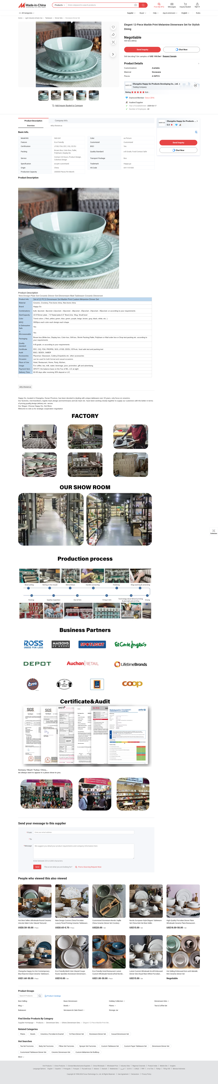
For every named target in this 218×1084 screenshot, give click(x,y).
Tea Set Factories (27, 1046)
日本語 (136, 1069)
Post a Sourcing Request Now (88, 867)
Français (76, 1069)
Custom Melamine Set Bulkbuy (87, 1052)
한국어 (129, 1069)
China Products (59, 1066)
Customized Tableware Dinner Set (33, 1052)
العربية (122, 1069)
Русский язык (86, 1069)
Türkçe (158, 1069)
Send (37, 867)
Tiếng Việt (166, 1069)
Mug (20, 1005)
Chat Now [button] (183, 49)
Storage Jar (113, 1010)
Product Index (152, 1066)
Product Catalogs (54, 996)
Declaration (135, 1074)
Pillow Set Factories (66, 1046)
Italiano (96, 1069)
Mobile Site (163, 1066)
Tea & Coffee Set (160, 1005)
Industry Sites (125, 1066)
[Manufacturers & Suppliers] (32, 5)
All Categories (27, 13)
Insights (172, 1066)
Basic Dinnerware (70, 1001)
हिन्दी (143, 1069)
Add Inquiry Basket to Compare (69, 105)
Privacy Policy (146, 1074)
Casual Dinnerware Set (120, 1034)
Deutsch (104, 1069)
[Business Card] (196, 131)
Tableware (48, 18)
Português (67, 1069)
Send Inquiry (142, 49)
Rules (198, 13)
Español (58, 1069)
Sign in (197, 6)
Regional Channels (138, 1066)
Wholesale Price (112, 1066)
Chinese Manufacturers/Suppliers (79, 1066)
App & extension (169, 13)
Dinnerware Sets (160, 1001)
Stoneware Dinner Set (72, 18)
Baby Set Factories (46, 1046)
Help (155, 13)
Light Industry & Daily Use (33, 18)
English (50, 1069)
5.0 (168, 125)
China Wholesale (98, 1066)
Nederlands (114, 1069)
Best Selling (22, 1001)
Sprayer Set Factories (87, 1046)
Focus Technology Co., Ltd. (92, 1074)
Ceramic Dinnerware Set (61, 1052)
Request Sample (169, 56)
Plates (111, 1005)
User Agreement (123, 1074)
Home (20, 18)
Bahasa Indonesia (179, 1069)
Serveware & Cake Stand (73, 1010)
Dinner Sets (59, 18)
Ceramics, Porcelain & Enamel (52, 1034)
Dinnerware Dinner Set (160, 1046)
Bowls (66, 1005)
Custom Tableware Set (110, 1046)
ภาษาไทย (150, 1069)
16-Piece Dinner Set (76, 1034)
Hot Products (47, 1066)
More (20, 1057)
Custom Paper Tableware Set (135, 1046)
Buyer (142, 13)
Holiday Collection (116, 1001)
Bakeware (22, 1010)
